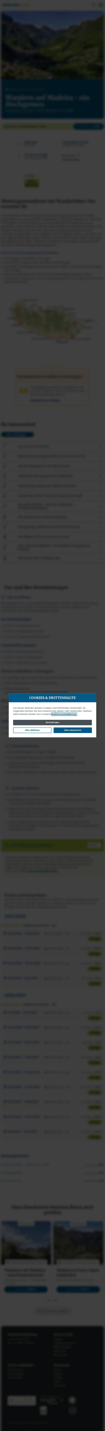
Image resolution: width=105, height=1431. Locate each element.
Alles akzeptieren (72, 730)
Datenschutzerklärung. (64, 714)
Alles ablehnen (32, 730)
